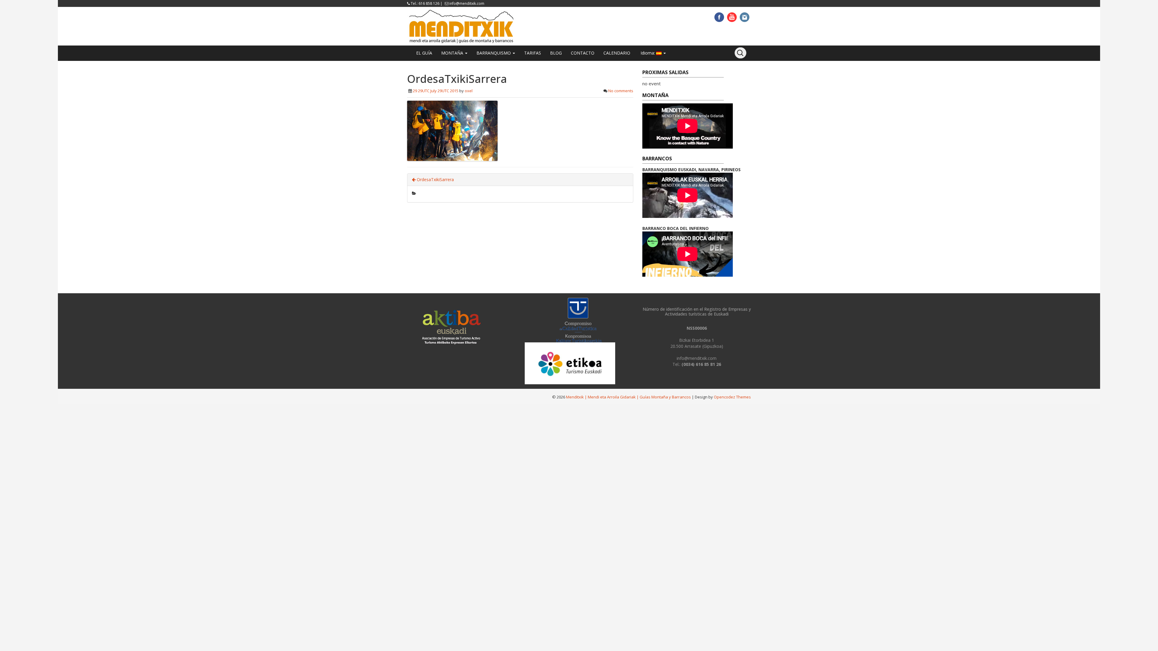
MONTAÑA (452, 53)
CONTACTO (582, 53)
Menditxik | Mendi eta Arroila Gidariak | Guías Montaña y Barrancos (628, 397)
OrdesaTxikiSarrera (435, 179)
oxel (469, 90)
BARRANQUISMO (494, 53)
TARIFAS (532, 53)
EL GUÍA (424, 53)
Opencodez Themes (732, 397)
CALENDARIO (616, 53)
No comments (620, 90)
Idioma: (647, 53)
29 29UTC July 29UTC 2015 (435, 90)
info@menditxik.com (466, 3)
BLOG (556, 53)
